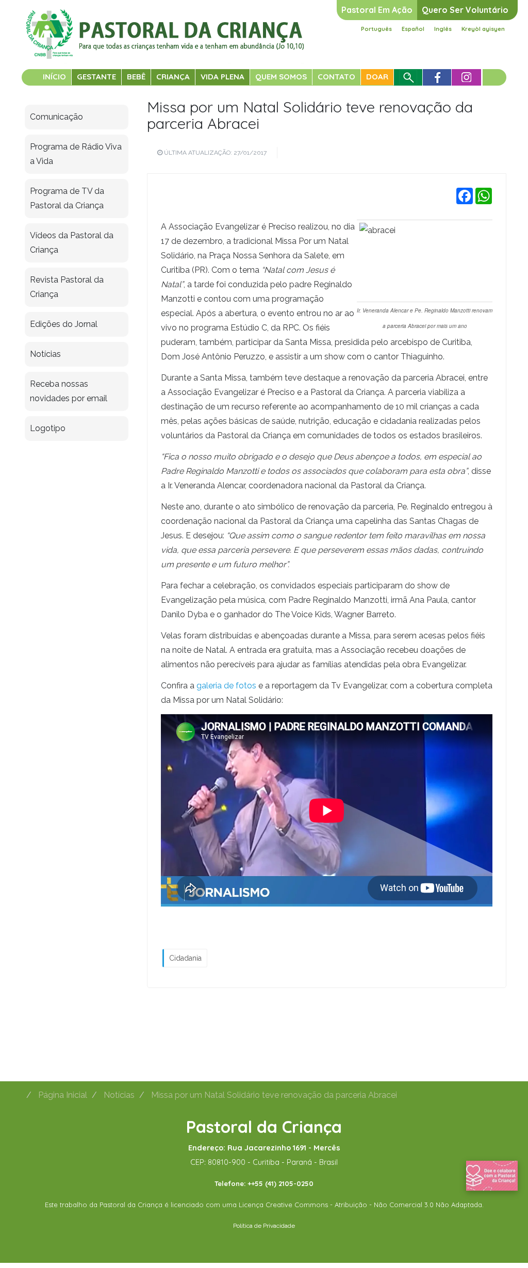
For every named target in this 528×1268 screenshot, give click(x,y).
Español (413, 28)
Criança (173, 76)
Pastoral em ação (376, 10)
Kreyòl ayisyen (483, 28)
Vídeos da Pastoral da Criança (71, 242)
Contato (336, 76)
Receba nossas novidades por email (68, 391)
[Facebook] (464, 195)
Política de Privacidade (264, 1225)
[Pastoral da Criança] (165, 21)
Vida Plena (222, 76)
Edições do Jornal (63, 324)
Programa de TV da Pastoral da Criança (67, 198)
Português (376, 28)
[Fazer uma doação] (492, 1175)
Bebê (136, 76)
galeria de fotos (226, 685)
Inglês (443, 28)
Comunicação (56, 117)
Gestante (96, 76)
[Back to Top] (502, 1226)
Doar (377, 76)
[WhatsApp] (483, 195)
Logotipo (47, 428)
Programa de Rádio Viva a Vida (76, 154)
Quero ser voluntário (465, 10)
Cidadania (185, 958)
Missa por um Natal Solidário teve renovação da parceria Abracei (310, 115)
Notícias (45, 354)
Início (54, 76)
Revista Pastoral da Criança (67, 287)
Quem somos (281, 76)
